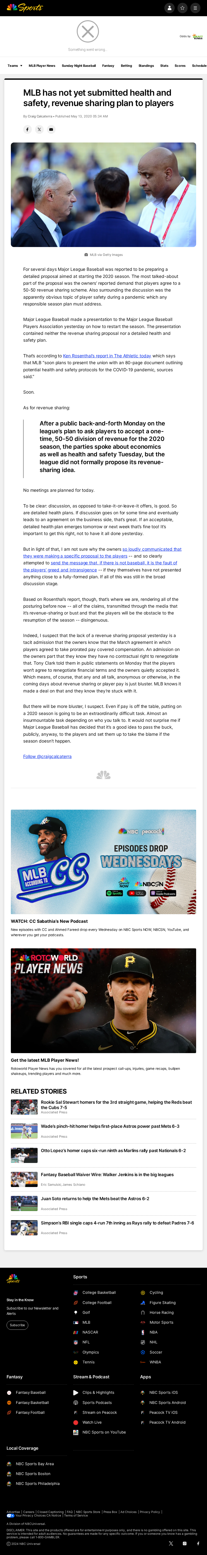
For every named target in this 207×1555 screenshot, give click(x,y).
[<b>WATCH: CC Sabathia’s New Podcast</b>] (103, 862)
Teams (13, 66)
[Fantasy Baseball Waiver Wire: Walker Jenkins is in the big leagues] (24, 1179)
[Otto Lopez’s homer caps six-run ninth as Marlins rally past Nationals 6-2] (24, 1155)
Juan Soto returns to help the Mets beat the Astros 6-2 (95, 1198)
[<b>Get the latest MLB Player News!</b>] (103, 1000)
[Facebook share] (27, 129)
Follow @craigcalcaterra (47, 756)
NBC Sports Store (88, 1512)
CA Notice (53, 1515)
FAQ (70, 1512)
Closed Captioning (50, 1512)
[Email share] (51, 129)
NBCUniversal (35, 1524)
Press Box (110, 1512)
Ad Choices (128, 1512)
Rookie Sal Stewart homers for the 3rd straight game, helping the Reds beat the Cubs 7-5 (116, 1104)
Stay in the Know (20, 1300)
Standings (146, 66)
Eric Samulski (51, 1184)
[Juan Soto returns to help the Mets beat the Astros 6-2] (24, 1203)
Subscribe (17, 1325)
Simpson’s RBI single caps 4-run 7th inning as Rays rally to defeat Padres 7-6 (117, 1222)
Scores (180, 66)
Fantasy (108, 66)
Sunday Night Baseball (79, 66)
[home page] (25, 8)
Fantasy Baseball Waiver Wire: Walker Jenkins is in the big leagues (107, 1174)
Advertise (13, 1512)
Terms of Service (76, 1515)
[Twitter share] (39, 129)
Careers (28, 1512)
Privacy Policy (150, 1512)
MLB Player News (42, 66)
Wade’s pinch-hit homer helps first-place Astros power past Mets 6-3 (110, 1126)
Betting (126, 66)
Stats (164, 66)
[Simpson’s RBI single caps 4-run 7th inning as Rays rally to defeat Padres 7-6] (24, 1227)
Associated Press (54, 1112)
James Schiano (73, 1184)
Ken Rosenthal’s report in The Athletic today (107, 355)
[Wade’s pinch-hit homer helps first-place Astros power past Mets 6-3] (24, 1131)
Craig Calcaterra (40, 116)
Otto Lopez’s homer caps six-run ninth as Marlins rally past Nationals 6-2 (113, 1150)
